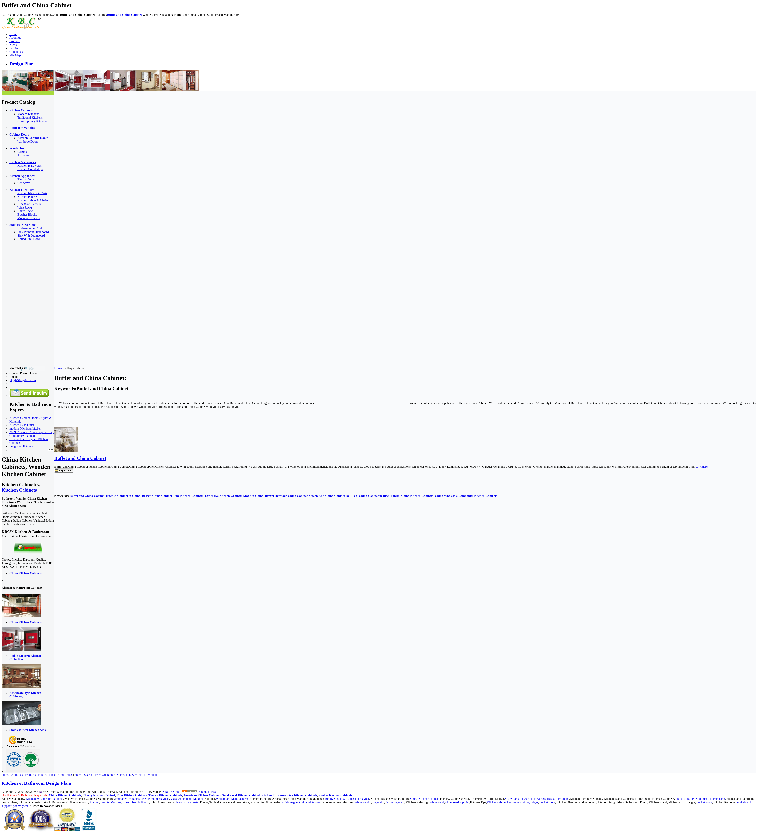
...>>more (701, 466)
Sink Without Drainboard (33, 232)
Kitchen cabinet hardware (503, 802)
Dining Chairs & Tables (339, 798)
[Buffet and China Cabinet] (66, 450)
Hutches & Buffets (29, 204)
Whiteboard (361, 802)
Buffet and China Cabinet (124, 14)
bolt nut (142, 802)
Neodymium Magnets (155, 798)
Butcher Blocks (27, 214)
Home (13, 34)
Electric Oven (26, 179)
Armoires (23, 155)
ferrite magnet (394, 802)
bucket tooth (547, 802)
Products (14, 41)
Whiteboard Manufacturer (232, 798)
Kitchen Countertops (30, 169)
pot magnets (20, 806)
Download (151, 774)
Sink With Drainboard (31, 235)
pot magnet (362, 798)
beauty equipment (697, 798)
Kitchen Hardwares (29, 165)
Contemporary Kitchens (32, 121)
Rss (213, 791)
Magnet (94, 802)
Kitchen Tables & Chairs (32, 200)
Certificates (65, 774)
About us (15, 37)
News (13, 44)
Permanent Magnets (127, 798)
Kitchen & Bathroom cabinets (44, 798)
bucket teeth (717, 798)
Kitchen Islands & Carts (32, 193)
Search (88, 774)
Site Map (15, 55)
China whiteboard (310, 802)
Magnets (198, 798)
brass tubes (129, 802)
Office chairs (561, 798)
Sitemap (122, 774)
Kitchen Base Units (21, 425)
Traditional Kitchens (30, 117)
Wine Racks (24, 207)
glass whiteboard (181, 798)
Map (206, 791)
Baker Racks (25, 211)
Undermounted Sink (30, 228)
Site (201, 791)
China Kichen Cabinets (424, 798)
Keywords (135, 774)
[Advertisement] (17, 303)
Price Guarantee (105, 774)
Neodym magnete (187, 802)
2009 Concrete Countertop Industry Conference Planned (31, 433)
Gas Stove (23, 183)
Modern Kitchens (28, 114)
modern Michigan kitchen (25, 428)
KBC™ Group (171, 791)
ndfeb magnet (289, 802)
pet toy (680, 798)
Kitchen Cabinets (19, 490)
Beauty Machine (111, 802)
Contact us (16, 51)
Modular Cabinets (28, 218)
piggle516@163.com (22, 380)
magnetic (378, 802)
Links (52, 774)
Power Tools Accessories (536, 798)
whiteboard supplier (457, 802)
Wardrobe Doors (27, 141)
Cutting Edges (529, 802)
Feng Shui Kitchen (21, 446)
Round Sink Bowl (28, 239)
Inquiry (14, 48)
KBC (40, 791)
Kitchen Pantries (27, 196)
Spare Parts (512, 798)
